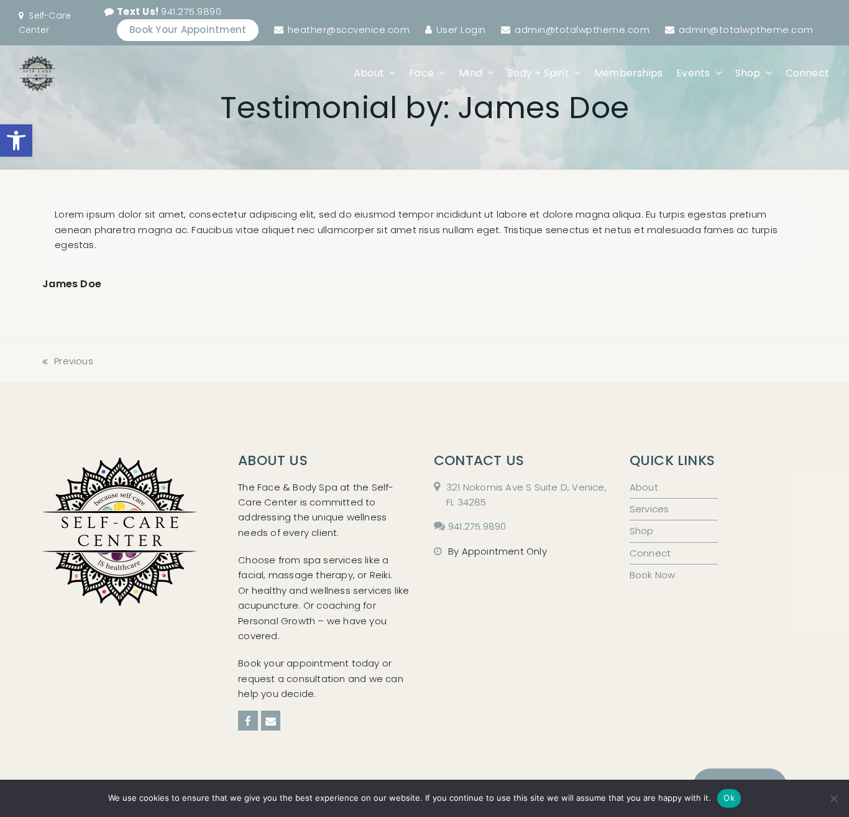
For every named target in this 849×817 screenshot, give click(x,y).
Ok (729, 798)
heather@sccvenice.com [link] (349, 29)
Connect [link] (650, 553)
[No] (833, 798)
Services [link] (649, 508)
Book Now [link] (653, 574)
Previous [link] (67, 361)
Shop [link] (642, 530)
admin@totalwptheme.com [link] (582, 29)
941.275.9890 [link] (169, 11)
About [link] (644, 487)
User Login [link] (461, 29)
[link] (16, 140)
